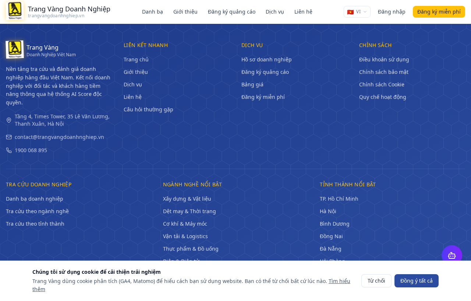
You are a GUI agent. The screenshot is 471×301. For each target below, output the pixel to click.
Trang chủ (136, 59)
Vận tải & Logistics (185, 236)
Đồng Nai (331, 236)
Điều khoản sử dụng (384, 59)
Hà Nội (328, 211)
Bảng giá (252, 84)
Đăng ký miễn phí (263, 96)
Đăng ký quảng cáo (231, 11)
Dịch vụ (275, 11)
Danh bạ (152, 11)
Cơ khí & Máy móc (185, 223)
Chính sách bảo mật (383, 71)
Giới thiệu (185, 11)
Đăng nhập (392, 11)
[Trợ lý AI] (452, 255)
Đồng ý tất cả (416, 280)
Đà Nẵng (330, 248)
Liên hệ (303, 11)
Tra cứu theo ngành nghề (37, 211)
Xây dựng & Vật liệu (187, 198)
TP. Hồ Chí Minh (339, 198)
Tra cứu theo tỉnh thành (35, 223)
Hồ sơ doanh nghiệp (266, 59)
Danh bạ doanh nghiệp (34, 198)
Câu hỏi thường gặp (148, 109)
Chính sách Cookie (381, 84)
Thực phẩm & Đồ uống (191, 248)
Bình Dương (335, 223)
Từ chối (376, 280)
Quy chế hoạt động (382, 96)
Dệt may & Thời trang (189, 211)
